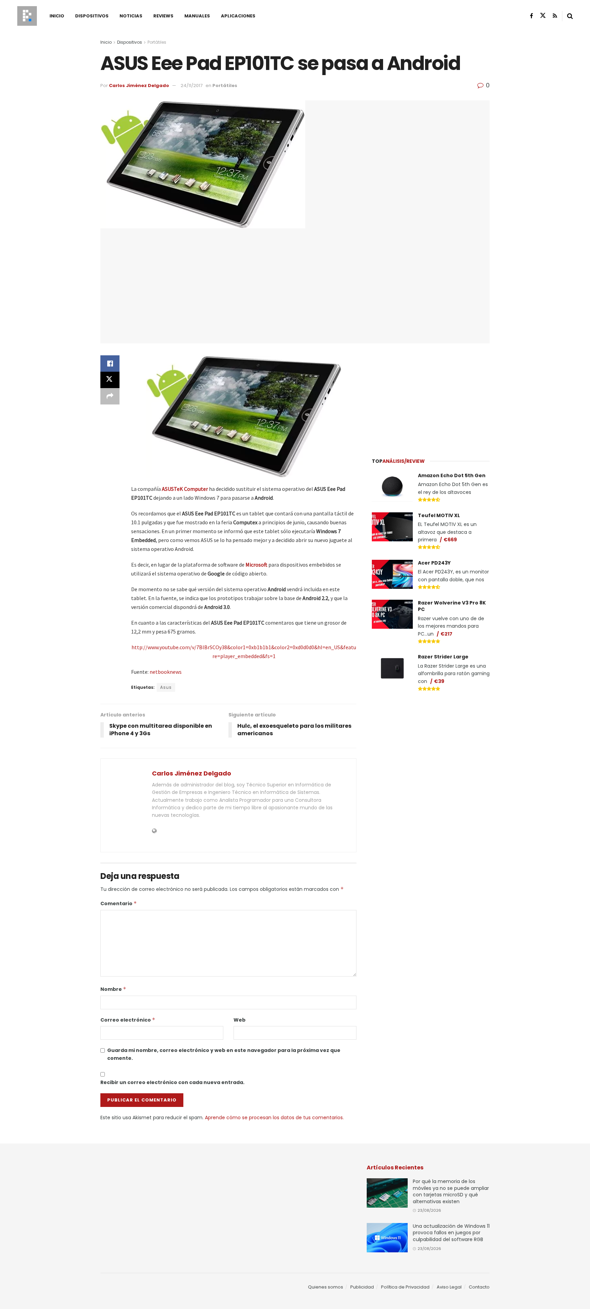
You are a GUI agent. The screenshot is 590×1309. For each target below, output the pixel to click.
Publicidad (362, 1287)
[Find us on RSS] (555, 16)
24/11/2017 (191, 85)
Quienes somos (325, 1287)
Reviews (163, 16)
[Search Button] (570, 16)
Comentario (118, 903)
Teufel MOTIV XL (439, 515)
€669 (450, 539)
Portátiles (157, 42)
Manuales (197, 16)
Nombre (113, 989)
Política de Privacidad (405, 1287)
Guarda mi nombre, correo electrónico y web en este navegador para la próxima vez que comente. (223, 1054)
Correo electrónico (127, 1019)
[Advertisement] (431, 396)
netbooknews (166, 671)
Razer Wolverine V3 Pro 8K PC (452, 606)
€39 (439, 681)
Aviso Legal (449, 1287)
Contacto (479, 1287)
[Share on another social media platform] (110, 396)
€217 (446, 633)
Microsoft (256, 564)
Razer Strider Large (443, 656)
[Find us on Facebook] (531, 16)
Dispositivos (92, 16)
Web (239, 1019)
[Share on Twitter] (110, 380)
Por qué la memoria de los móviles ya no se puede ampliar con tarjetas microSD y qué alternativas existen (451, 1191)
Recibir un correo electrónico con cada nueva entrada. (172, 1082)
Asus (166, 687)
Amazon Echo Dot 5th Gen (452, 475)
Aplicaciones (238, 16)
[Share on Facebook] (110, 363)
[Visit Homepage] (27, 16)
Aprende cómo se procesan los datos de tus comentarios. (274, 1117)
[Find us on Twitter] (543, 16)
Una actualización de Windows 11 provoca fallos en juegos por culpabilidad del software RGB (451, 1233)
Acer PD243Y (434, 562)
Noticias (131, 16)
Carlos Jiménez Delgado (139, 85)
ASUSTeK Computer (185, 488)
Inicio (57, 16)
